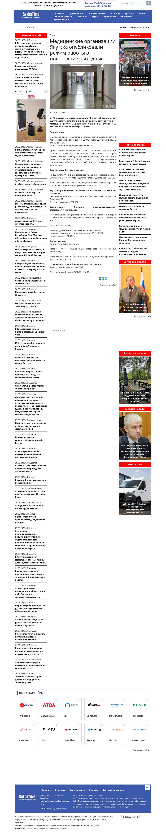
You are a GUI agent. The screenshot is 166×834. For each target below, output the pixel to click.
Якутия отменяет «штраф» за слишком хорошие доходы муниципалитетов (30, 152)
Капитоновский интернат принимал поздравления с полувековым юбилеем (29, 651)
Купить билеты (61, 19)
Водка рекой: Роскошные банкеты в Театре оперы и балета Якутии (132, 152)
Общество (126, 16)
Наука (95, 16)
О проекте (60, 790)
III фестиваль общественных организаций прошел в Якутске (30, 346)
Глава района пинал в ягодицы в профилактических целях (134, 229)
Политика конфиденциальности (53, 809)
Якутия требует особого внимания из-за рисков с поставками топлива (28, 454)
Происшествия (76, 13)
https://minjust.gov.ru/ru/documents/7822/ (82, 825)
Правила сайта (77, 790)
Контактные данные (113, 790)
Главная (46, 790)
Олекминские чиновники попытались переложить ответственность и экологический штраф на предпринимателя (28, 170)
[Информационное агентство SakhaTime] (31, 14)
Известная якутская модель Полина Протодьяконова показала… (133, 240)
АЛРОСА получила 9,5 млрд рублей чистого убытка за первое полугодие (29, 622)
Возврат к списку (58, 330)
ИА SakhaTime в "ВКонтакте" (136, 27)
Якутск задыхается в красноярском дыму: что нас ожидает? (30, 519)
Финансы (82, 16)
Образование (109, 16)
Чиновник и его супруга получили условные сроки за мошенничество (30, 665)
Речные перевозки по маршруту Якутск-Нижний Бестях (29, 440)
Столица (115, 13)
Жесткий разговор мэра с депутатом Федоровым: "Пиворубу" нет (28, 679)
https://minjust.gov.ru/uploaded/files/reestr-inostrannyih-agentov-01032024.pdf (67, 819)
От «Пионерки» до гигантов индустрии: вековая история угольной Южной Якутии (30, 252)
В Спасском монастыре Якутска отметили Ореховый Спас (30, 332)
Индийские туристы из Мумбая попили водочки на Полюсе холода (133, 198)
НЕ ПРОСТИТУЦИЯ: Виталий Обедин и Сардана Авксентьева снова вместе (133, 251)
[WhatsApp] (103, 278)
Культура (129, 13)
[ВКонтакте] (100, 278)
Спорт (142, 13)
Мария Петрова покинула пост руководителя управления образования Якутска (30, 608)
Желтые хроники (97, 13)
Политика (59, 13)
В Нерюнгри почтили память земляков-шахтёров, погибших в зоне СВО (30, 637)
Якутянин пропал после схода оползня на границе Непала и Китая (30, 494)
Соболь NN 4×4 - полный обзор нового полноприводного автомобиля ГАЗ (30, 468)
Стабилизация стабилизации (30, 184)
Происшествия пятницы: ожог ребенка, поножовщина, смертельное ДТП (30, 426)
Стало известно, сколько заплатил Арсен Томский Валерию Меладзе (132, 172)
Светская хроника (63, 16)
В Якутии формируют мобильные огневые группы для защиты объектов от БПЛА (31, 560)
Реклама (93, 790)
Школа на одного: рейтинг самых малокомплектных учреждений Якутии (133, 217)
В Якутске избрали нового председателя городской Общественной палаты (28, 374)
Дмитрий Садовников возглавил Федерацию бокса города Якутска (30, 360)
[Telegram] (106, 278)
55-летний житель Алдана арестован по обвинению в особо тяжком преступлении (29, 317)
